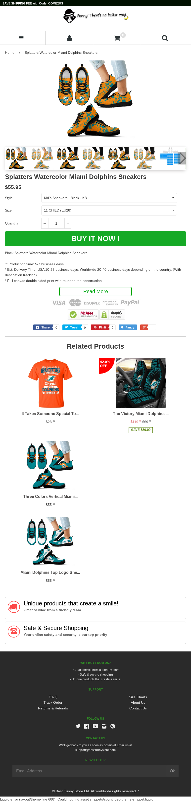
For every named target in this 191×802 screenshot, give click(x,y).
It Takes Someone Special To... (50, 414)
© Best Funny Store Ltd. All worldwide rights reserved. (94, 791)
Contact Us (138, 708)
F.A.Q (53, 697)
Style (9, 198)
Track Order (53, 702)
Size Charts (138, 697)
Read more (95, 291)
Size (8, 210)
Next (182, 158)
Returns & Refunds (53, 708)
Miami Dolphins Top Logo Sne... (50, 572)
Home (9, 52)
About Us (138, 702)
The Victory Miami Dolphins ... (141, 414)
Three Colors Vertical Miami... (50, 496)
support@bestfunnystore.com (95, 750)
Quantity (11, 223)
